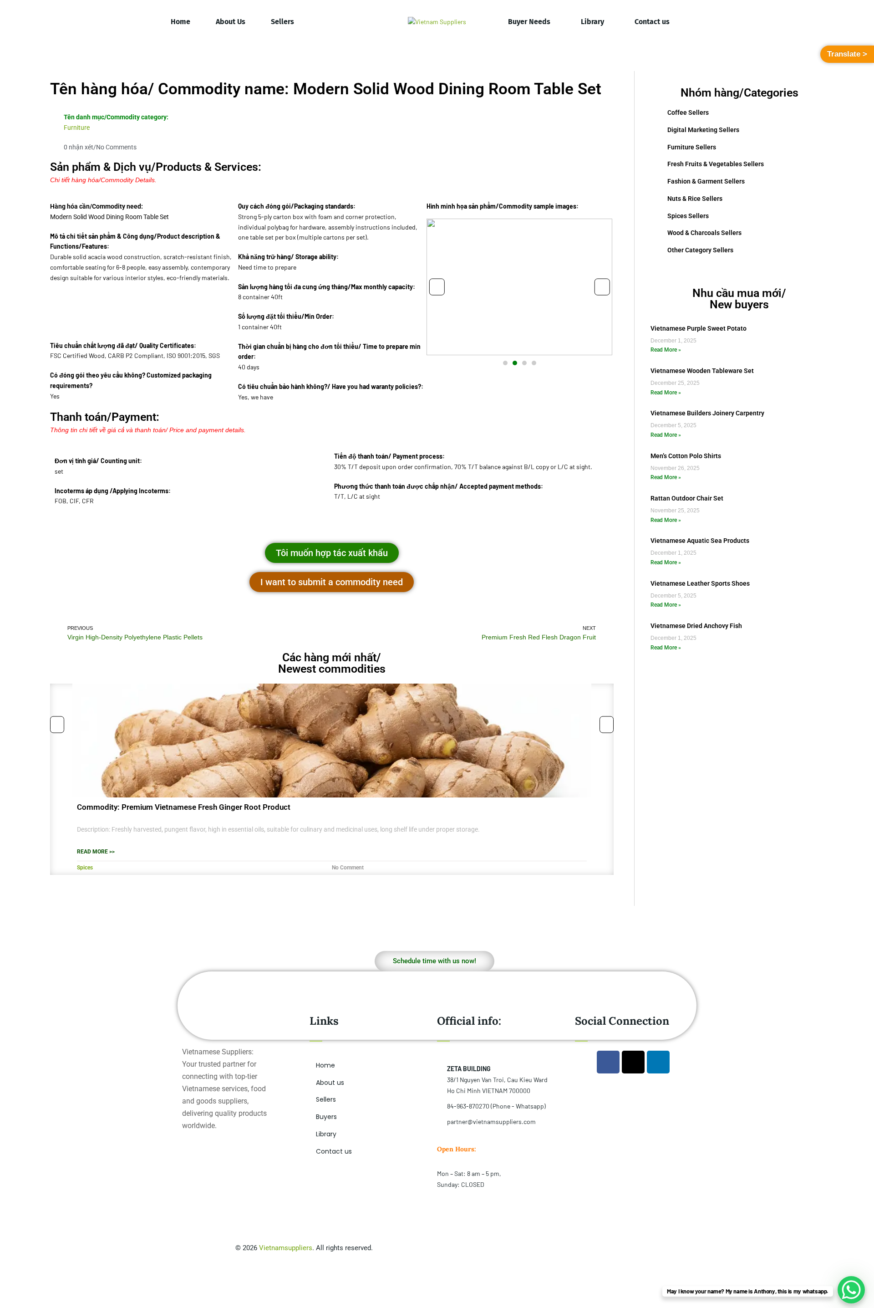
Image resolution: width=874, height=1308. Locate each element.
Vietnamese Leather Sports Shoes (700, 583)
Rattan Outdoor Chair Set (686, 498)
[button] (437, 286)
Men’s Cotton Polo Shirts (685, 456)
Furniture (77, 127)
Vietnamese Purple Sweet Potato (698, 328)
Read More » (665, 350)
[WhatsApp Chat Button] (851, 1289)
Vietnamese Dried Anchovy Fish (696, 625)
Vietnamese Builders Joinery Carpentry (707, 413)
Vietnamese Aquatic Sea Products (699, 540)
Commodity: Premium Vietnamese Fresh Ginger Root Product (183, 807)
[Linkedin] (658, 1062)
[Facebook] (608, 1062)
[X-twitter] (633, 1062)
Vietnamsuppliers (285, 1248)
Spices (85, 867)
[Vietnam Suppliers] (437, 21)
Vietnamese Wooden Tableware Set (702, 370)
